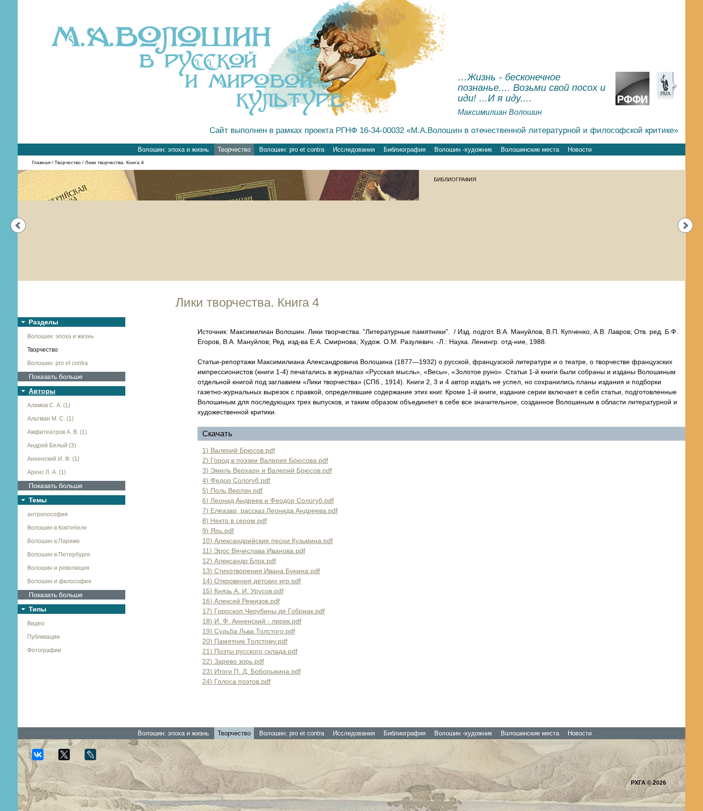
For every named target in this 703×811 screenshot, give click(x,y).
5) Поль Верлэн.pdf (232, 490)
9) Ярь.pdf (218, 530)
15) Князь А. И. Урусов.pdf (243, 591)
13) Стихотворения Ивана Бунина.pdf (261, 571)
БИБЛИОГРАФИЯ (455, 179)
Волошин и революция (58, 568)
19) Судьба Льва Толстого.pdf (248, 631)
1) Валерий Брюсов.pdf (238, 450)
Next (685, 225)
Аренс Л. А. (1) (46, 472)
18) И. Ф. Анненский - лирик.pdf (251, 621)
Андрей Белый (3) (51, 445)
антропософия (47, 514)
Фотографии (44, 650)
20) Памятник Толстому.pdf (244, 641)
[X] (68, 758)
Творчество (234, 149)
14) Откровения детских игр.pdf (251, 581)
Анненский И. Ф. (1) (53, 458)
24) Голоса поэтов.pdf (236, 681)
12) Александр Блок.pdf (239, 561)
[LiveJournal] (94, 758)
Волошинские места (530, 149)
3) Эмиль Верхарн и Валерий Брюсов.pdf (267, 470)
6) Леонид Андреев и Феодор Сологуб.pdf (268, 500)
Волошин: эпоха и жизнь (173, 149)
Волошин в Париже (53, 541)
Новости (580, 149)
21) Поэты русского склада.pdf (249, 651)
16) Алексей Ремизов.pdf (241, 601)
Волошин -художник (463, 149)
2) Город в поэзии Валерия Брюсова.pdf (265, 460)
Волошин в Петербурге (58, 554)
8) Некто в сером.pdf (234, 520)
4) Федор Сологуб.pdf (236, 480)
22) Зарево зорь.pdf (233, 661)
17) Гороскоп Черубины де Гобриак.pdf (263, 611)
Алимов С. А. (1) (48, 405)
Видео (35, 623)
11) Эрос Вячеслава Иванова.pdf (253, 551)
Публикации (43, 636)
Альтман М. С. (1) (50, 418)
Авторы (42, 391)
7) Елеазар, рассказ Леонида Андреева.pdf (270, 510)
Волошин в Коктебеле (57, 527)
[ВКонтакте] (42, 758)
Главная (41, 162)
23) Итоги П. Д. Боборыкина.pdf (251, 671)
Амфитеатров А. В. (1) (57, 432)
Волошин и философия (59, 581)
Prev (18, 225)
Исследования (354, 149)
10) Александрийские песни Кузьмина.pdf (267, 540)
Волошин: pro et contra (291, 149)
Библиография (405, 149)
